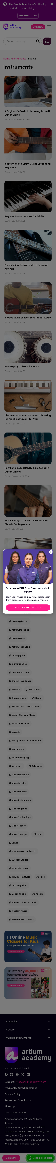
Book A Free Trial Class (28, 607)
